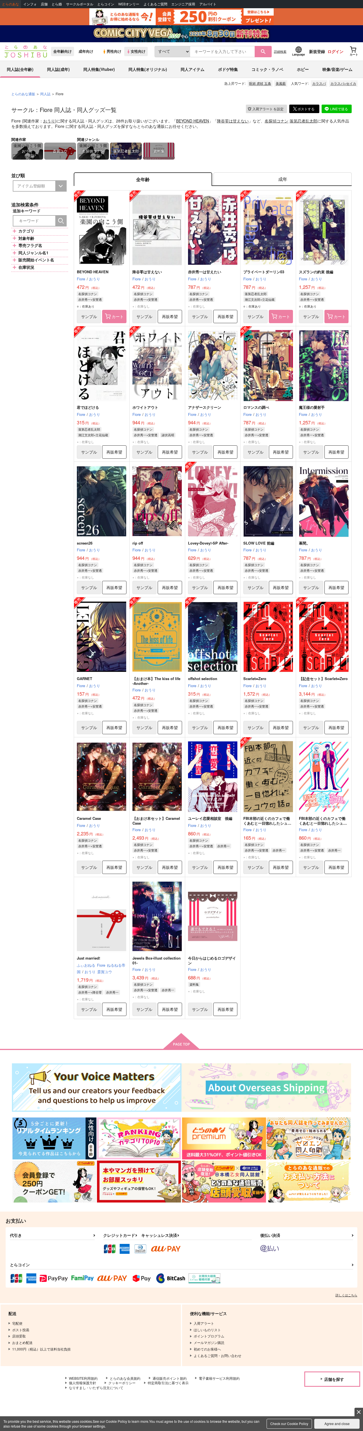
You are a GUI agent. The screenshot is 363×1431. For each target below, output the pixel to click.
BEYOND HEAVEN (192, 121)
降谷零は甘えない (233, 121)
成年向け (86, 51)
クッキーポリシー (122, 1382)
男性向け (114, 51)
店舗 (44, 4)
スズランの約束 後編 (316, 271)
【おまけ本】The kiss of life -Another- (156, 681)
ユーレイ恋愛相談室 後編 (210, 818)
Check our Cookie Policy (289, 1423)
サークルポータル (79, 4)
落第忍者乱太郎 (303, 121)
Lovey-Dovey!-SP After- (208, 543)
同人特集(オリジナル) (147, 69)
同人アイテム (192, 69)
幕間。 (304, 543)
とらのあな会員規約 (125, 1378)
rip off (137, 543)
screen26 (84, 543)
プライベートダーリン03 (263, 271)
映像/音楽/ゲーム (337, 69)
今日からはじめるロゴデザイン (212, 960)
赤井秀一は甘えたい (204, 271)
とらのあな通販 (23, 93)
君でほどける (88, 407)
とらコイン (105, 4)
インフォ (30, 4)
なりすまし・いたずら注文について (96, 1387)
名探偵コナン (276, 121)
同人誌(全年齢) (20, 69)
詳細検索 (280, 51)
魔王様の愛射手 (312, 407)
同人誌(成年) (58, 69)
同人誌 (45, 93)
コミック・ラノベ (267, 69)
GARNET (84, 678)
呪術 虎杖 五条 (260, 83)
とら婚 (57, 4)
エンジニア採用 (183, 4)
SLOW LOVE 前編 (258, 543)
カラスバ (319, 83)
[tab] (283, 179)
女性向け (138, 51)
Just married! (88, 958)
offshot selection (202, 678)
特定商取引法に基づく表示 (168, 1382)
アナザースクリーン (204, 407)
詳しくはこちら (346, 1295)
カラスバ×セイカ (343, 83)
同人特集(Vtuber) (99, 69)
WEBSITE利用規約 (83, 1378)
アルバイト (207, 4)
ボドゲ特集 (228, 69)
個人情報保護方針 (82, 1382)
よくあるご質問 (155, 4)
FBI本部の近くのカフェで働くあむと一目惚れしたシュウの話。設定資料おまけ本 (267, 823)
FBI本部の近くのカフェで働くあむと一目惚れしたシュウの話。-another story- (323, 823)
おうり (49, 121)
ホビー (303, 69)
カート (118, 316)
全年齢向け (62, 51)
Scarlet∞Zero (254, 678)
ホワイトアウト (145, 407)
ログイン (335, 51)
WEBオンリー (128, 4)
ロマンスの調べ (256, 407)
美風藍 (281, 83)
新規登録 (317, 51)
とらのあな (10, 4)
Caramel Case (89, 818)
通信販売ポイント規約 (170, 1378)
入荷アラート (268, 108)
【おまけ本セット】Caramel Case (156, 821)
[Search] (61, 220)
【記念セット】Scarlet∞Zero (323, 678)
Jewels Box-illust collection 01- (156, 960)
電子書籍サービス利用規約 (219, 1378)
